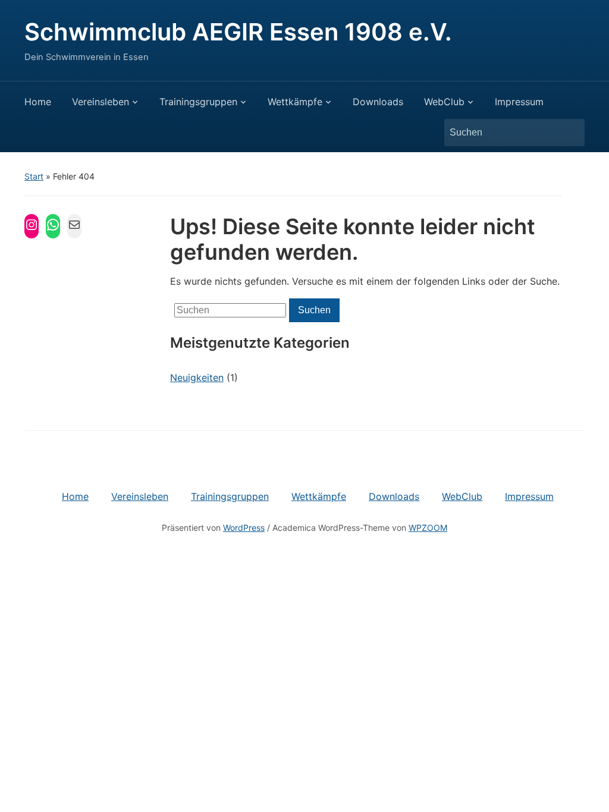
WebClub (444, 102)
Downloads (378, 102)
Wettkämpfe (295, 102)
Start (33, 176)
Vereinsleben (100, 102)
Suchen (570, 132)
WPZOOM (428, 528)
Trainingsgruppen (198, 102)
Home (37, 102)
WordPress (244, 528)
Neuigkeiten (197, 377)
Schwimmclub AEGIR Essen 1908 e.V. (238, 31)
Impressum (519, 102)
